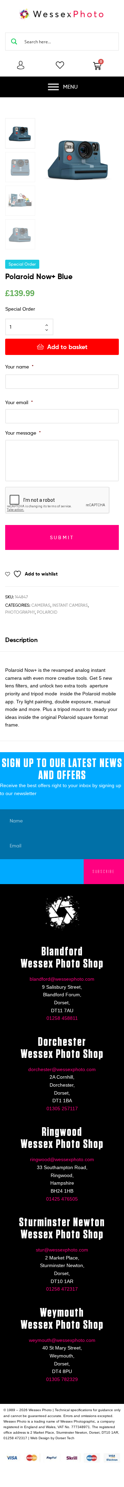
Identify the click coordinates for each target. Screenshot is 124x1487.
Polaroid (47, 612)
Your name (19, 366)
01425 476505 (62, 1199)
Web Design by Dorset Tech (52, 1438)
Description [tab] (21, 640)
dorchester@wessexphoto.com (62, 1069)
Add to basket (67, 347)
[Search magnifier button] (14, 41)
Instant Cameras (70, 605)
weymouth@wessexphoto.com (62, 1340)
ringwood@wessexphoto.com (62, 1159)
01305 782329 (62, 1379)
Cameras (40, 605)
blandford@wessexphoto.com (62, 979)
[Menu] (53, 87)
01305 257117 (62, 1108)
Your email (19, 402)
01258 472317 (62, 1289)
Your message (23, 433)
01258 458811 (62, 1018)
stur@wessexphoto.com (62, 1250)
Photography (20, 612)
